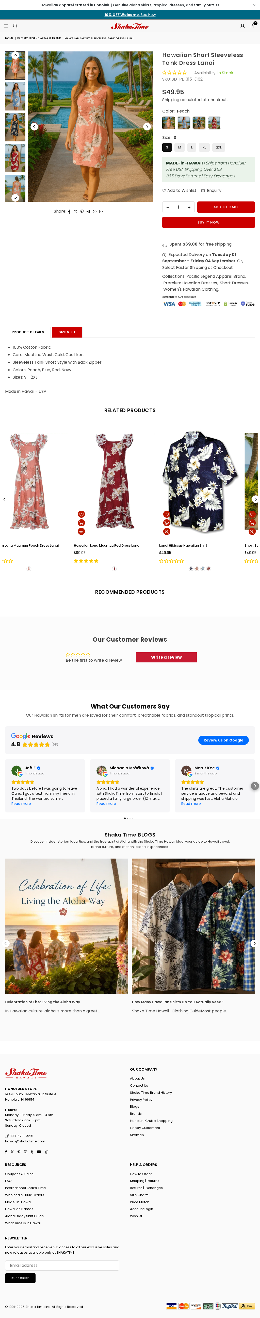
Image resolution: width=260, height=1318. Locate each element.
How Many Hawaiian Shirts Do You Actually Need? (177, 1002)
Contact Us (139, 1085)
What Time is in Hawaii (23, 1223)
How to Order (141, 1174)
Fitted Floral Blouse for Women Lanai (205, 545)
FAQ (8, 1180)
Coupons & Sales (19, 1174)
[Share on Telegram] (88, 211)
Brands (136, 1113)
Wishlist (136, 1216)
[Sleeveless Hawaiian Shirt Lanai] (44, 481)
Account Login (141, 1208)
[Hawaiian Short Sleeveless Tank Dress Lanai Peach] (15, 65)
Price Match (139, 1202)
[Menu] (6, 26)
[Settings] (242, 25)
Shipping (170, 100)
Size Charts (139, 1195)
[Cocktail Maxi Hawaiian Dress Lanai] (129, 481)
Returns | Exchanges (146, 1187)
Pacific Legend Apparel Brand (39, 38)
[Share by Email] (101, 211)
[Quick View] (97, 531)
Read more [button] (21, 803)
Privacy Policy (141, 1099)
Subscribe (20, 1278)
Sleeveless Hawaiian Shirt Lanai (30, 545)
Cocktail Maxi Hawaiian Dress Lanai (118, 545)
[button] (251, 25)
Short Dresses (234, 283)
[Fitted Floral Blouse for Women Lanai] (215, 481)
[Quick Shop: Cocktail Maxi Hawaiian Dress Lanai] (97, 522)
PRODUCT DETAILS (28, 332)
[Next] (147, 127)
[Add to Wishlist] (97, 514)
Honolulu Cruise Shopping (151, 1120)
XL (204, 147)
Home (9, 38)
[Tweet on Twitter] (76, 211)
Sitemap (137, 1135)
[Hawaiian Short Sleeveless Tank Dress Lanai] (15, 189)
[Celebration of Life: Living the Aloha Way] (66, 926)
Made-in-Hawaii (18, 1202)
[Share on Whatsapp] (95, 211)
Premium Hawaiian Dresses (190, 283)
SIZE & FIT (67, 332)
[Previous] (34, 127)
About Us (137, 1078)
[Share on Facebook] (69, 211)
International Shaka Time (25, 1187)
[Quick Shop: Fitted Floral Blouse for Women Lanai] (182, 522)
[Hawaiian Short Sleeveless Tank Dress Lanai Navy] (15, 127)
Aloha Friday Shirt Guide (24, 1216)
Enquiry (213, 190)
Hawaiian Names (19, 1208)
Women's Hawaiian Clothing (190, 289)
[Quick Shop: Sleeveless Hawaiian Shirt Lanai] (11, 522)
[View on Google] (16, 771)
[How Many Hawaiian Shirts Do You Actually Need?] (193, 926)
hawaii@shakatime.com (25, 1141)
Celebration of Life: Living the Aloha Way (42, 1002)
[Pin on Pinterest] (82, 211)
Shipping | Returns (144, 1180)
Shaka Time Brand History (151, 1092)
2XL (218, 147)
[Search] (15, 26)
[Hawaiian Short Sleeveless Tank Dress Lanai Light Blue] (15, 96)
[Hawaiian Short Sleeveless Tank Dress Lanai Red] (15, 158)
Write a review (166, 657)
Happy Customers (145, 1127)
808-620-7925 (21, 1136)
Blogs (134, 1106)
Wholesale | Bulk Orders (24, 1195)
